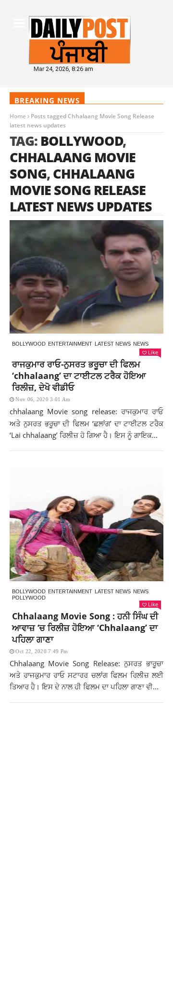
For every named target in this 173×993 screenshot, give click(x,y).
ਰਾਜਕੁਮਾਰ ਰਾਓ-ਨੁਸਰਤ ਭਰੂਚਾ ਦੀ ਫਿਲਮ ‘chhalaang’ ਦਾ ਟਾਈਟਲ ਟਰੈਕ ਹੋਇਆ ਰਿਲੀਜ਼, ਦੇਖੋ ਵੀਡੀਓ (79, 375)
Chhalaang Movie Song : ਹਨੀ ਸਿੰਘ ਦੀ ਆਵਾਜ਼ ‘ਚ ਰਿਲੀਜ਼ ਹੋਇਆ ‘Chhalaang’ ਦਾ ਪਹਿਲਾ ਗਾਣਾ (85, 627)
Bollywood (81, 141)
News (140, 344)
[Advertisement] (86, 803)
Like (153, 352)
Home (18, 116)
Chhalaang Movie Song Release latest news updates (81, 190)
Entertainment (70, 344)
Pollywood (29, 598)
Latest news (113, 344)
